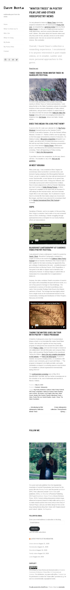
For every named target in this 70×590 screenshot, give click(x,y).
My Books (7, 42)
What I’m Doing (8, 38)
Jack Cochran (33, 393)
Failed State (53, 491)
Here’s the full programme (44, 152)
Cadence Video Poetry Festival (55, 389)
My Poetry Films (9, 47)
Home (5, 24)
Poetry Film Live (37, 397)
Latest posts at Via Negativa (42, 539)
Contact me (62, 574)
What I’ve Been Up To (11, 29)
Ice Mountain (45, 494)
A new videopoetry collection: (58, 409)
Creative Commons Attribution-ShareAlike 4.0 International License (47, 572)
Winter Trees (51, 22)
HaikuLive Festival (48, 391)
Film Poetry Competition (36, 391)
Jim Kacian (42, 117)
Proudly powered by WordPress (38, 587)
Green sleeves (33, 543)
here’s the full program (49, 356)
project (62, 500)
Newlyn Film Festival (39, 395)
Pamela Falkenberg (51, 395)
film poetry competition (48, 139)
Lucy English (48, 393)
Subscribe (34, 529)
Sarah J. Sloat (56, 397)
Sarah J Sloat (33, 256)
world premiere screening (40, 374)
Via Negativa (47, 509)
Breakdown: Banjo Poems (44, 496)
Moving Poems (43, 489)
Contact (6, 51)
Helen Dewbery (58, 391)
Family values (33, 553)
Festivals (37, 387)
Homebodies (33, 547)
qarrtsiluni (62, 489)
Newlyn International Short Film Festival (46, 200)
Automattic (62, 587)
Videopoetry (44, 387)
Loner (31, 557)
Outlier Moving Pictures (50, 187)
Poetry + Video (38, 348)
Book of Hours (49, 145)
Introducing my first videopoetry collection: (36, 409)
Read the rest (33, 68)
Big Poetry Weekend (40, 389)
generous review (50, 27)
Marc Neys (55, 393)
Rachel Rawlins (47, 397)
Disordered (32, 550)
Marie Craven (33, 29)
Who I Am (7, 33)
